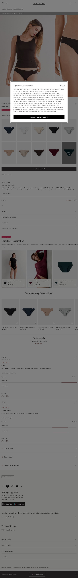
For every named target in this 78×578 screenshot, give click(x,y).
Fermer (62, 85)
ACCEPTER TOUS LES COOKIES (39, 117)
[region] (39, 102)
